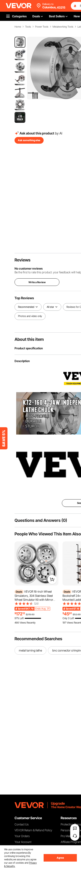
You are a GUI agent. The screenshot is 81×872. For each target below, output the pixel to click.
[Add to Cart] (52, 579)
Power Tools (41, 26)
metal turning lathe (30, 650)
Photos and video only (30, 316)
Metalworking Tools (63, 26)
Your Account (23, 842)
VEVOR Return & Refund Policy (33, 830)
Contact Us (22, 824)
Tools (28, 26)
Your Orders (22, 836)
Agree (60, 857)
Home (18, 26)
